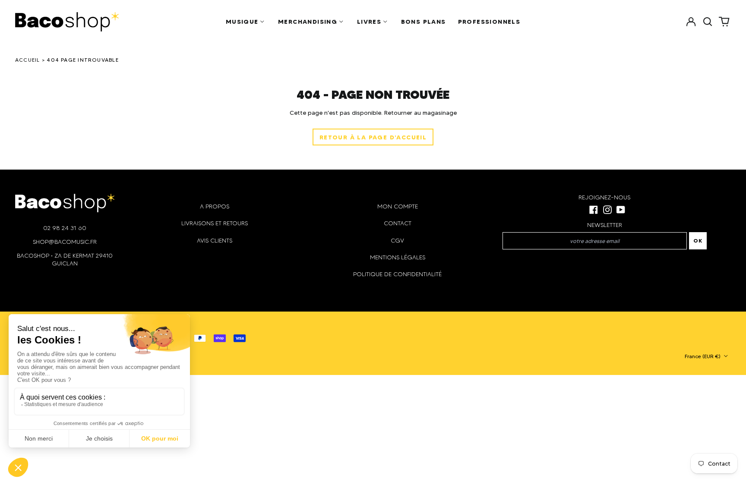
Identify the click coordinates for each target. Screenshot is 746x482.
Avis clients (214, 240)
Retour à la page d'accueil (373, 137)
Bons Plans (423, 21)
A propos (214, 206)
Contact (397, 223)
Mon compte (397, 206)
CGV (397, 240)
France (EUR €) (703, 356)
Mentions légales (397, 257)
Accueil (27, 60)
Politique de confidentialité (397, 274)
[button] (707, 21)
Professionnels (489, 21)
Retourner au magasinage (420, 113)
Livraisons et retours (214, 223)
